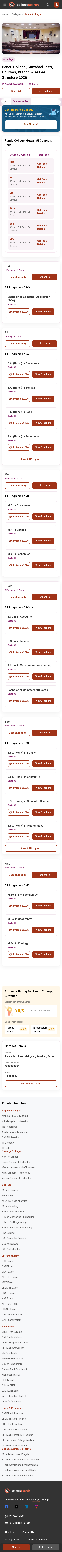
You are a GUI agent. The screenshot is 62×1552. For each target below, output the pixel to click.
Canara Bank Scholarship (15, 1369)
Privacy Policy (12, 1539)
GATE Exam (8, 1266)
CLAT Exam (8, 1271)
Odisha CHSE (9, 1385)
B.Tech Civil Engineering (14, 1222)
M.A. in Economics (19, 554)
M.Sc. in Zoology (18, 943)
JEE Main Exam (10, 1287)
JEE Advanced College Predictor (18, 1440)
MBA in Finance (10, 1190)
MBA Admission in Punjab (15, 1454)
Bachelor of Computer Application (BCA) (29, 298)
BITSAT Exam (9, 1309)
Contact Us (28, 1532)
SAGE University (10, 1137)
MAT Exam (7, 1282)
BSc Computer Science (14, 1238)
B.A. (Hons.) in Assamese (23, 363)
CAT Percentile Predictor (15, 1429)
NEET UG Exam (10, 1303)
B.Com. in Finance (19, 641)
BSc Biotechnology (11, 1249)
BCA (12, 162)
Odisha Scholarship (12, 1364)
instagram (36, 1507)
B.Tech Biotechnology (13, 1211)
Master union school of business (19, 1167)
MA (11, 193)
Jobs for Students (11, 1401)
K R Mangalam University (15, 1121)
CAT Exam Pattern (11, 1320)
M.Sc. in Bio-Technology (23, 894)
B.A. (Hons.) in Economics (23, 436)
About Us (9, 1532)
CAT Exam (7, 1261)
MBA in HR (7, 1195)
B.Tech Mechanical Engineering (18, 1217)
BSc (12, 223)
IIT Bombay (8, 1142)
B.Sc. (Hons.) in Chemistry (24, 776)
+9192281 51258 (17, 1516)
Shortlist (16, 91)
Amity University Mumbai (15, 1132)
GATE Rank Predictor (13, 1413)
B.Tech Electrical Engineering (17, 1227)
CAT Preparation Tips (13, 1314)
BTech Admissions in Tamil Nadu (19, 1470)
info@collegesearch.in (19, 1523)
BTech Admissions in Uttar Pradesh (20, 1459)
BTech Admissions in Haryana (17, 1475)
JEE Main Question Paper (15, 1342)
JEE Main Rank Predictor (14, 1418)
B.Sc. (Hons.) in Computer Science (29, 801)
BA (11, 177)
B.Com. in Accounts (20, 616)
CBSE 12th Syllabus (12, 1332)
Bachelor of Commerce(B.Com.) (28, 690)
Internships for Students (14, 1396)
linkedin (26, 1507)
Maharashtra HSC (11, 1374)
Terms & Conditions (37, 1539)
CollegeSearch (24, 4)
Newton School (10, 1156)
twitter (16, 1507)
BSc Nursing (8, 1233)
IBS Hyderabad (9, 1126)
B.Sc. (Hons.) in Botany (22, 752)
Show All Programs (31, 459)
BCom (13, 208)
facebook (6, 1507)
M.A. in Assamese (19, 505)
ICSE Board (8, 1380)
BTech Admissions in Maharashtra (20, 1465)
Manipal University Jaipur (15, 1116)
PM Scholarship (10, 1353)
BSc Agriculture (10, 1243)
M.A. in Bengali (17, 529)
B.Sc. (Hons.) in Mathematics (25, 825)
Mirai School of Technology (16, 1172)
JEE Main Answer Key (13, 1348)
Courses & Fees (21, 101)
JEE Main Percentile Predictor (17, 1435)
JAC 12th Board (10, 1390)
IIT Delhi (6, 1148)
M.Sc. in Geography (20, 919)
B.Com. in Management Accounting (29, 665)
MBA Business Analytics (14, 1201)
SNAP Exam (8, 1293)
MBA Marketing (10, 1206)
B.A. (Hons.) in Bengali (21, 387)
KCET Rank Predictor (12, 1424)
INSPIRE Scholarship (12, 1358)
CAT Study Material (12, 1337)
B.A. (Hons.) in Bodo (20, 412)
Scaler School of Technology (17, 1162)
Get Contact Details (31, 1083)
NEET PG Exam (10, 1277)
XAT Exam (7, 1298)
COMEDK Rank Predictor (14, 1445)
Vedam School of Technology (17, 1178)
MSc (12, 239)
